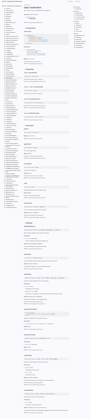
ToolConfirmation (43, 41)
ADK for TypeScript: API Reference (12, 1)
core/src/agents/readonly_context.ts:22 (37, 217)
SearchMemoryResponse (49, 393)
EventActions (40, 37)
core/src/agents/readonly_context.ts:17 (37, 107)
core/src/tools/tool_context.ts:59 (36, 349)
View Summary (34, 14)
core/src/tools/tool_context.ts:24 (35, 22)
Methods (76, 33)
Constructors (77, 7)
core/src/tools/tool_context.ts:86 (36, 268)
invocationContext (42, 105)
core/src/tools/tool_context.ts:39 (36, 63)
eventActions (40, 79)
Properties (76, 11)
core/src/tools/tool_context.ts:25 (35, 93)
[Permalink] (32, 31)
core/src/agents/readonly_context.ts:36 (37, 158)
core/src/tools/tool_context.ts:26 (35, 119)
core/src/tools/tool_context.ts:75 (35, 248)
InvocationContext (43, 39)
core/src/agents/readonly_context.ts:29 (37, 177)
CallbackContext (31, 17)
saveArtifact (40, 382)
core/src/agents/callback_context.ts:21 (37, 81)
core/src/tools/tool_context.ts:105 (36, 412)
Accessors (76, 21)
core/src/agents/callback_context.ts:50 (37, 303)
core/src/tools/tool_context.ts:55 (36, 138)
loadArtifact (40, 301)
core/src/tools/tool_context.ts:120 (36, 329)
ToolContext (27, 5)
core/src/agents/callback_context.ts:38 (37, 197)
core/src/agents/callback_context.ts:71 (37, 384)
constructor (38, 61)
